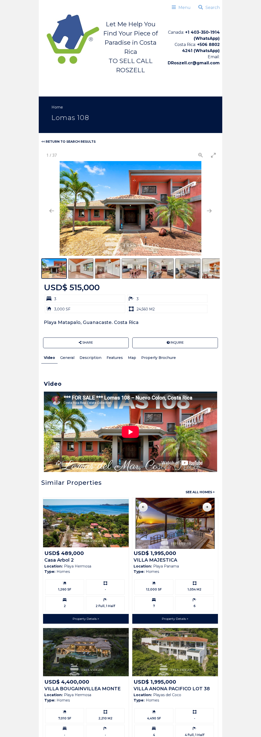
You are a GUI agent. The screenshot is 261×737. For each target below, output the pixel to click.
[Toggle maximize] (213, 155)
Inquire (177, 342)
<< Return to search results (68, 141)
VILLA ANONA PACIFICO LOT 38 (172, 689)
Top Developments (147, 79)
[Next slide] (209, 211)
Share (87, 342)
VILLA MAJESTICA (155, 560)
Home (48, 80)
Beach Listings (105, 79)
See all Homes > (200, 492)
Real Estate (72, 79)
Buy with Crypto (58, 90)
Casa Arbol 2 (59, 560)
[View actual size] (200, 155)
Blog (86, 90)
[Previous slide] (51, 211)
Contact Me (110, 90)
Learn (179, 79)
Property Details (85, 619)
